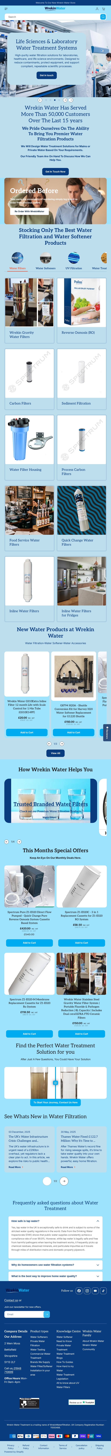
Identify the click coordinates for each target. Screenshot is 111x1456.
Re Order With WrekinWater (29, 211)
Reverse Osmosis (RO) (78, 333)
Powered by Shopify (14, 1451)
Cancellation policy (81, 1446)
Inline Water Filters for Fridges (76, 613)
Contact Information (43, 1446)
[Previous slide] (40, 100)
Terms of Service (63, 1446)
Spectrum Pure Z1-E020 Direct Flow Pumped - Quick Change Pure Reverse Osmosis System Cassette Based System (29, 918)
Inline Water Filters (24, 611)
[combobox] (55, 17)
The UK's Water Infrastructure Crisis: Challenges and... (28, 1138)
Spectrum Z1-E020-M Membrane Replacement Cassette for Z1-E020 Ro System (29, 1003)
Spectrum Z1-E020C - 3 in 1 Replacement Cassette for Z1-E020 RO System (81, 916)
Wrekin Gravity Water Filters (22, 335)
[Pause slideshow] (71, 100)
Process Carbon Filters (73, 472)
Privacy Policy (10, 1446)
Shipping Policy (99, 1446)
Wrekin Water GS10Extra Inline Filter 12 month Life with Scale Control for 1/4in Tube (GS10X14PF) (26, 707)
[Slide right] (62, 744)
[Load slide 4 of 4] (59, 100)
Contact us (11, 1300)
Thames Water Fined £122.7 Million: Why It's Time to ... (79, 1138)
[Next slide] (65, 100)
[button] (7, 9)
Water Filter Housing (25, 470)
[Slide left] (49, 744)
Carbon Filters (20, 403)
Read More (15, 1167)
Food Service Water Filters (25, 542)
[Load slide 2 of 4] (50, 100)
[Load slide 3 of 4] (55, 100)
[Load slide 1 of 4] (46, 100)
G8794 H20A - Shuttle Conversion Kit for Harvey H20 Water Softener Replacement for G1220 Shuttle (74, 711)
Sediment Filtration (76, 403)
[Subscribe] (47, 1314)
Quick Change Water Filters (77, 542)
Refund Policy (26, 1446)
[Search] (103, 17)
